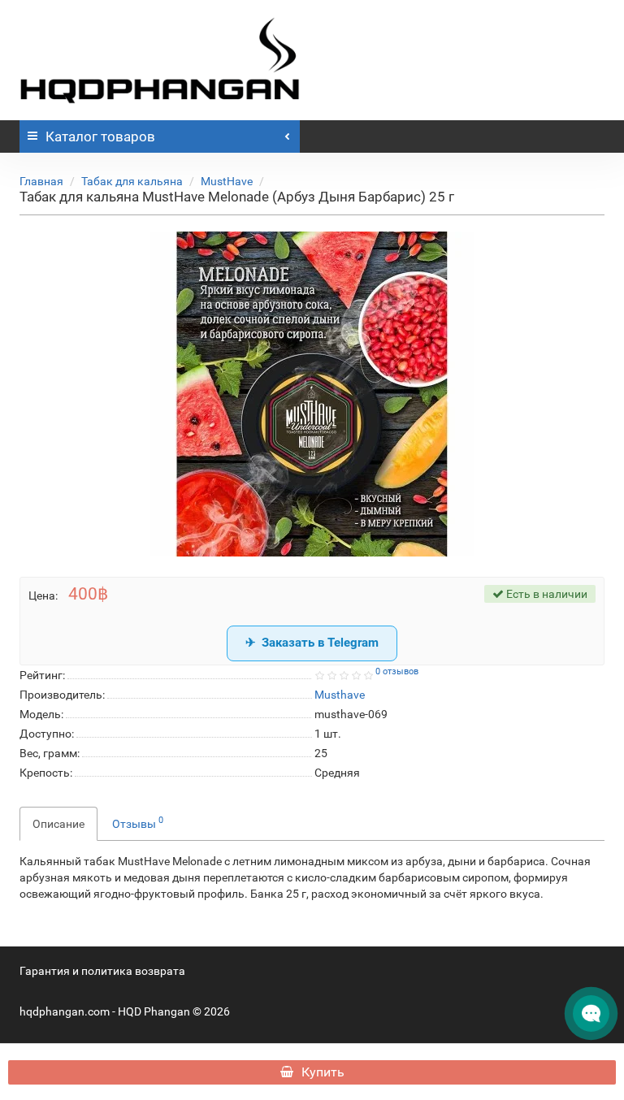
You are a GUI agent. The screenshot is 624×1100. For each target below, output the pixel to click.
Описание (58, 823)
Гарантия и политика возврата (102, 970)
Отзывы (137, 822)
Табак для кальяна (132, 181)
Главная (41, 181)
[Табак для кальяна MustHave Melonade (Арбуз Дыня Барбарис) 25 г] (312, 394)
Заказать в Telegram (320, 642)
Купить (322, 1072)
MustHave (227, 181)
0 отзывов (396, 671)
